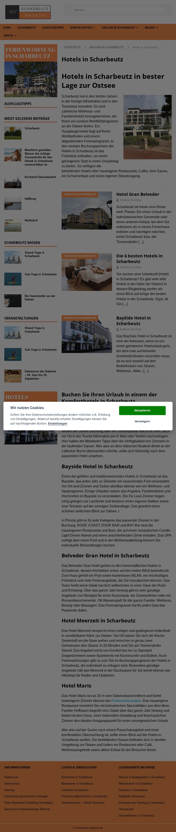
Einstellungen (57, 423)
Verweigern (142, 421)
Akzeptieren (142, 410)
